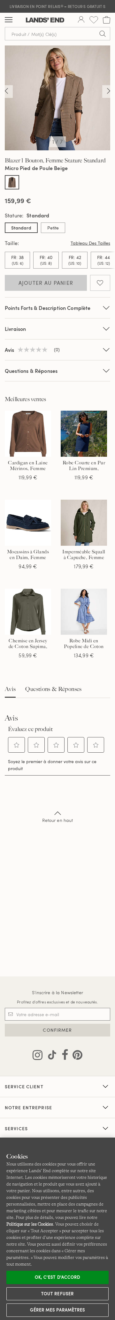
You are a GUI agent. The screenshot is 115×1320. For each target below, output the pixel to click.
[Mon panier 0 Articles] (106, 20)
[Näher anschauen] (6, 91)
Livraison (15, 328)
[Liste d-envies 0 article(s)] (93, 20)
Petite (53, 228)
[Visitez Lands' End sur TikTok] (50, 1056)
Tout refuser (57, 1293)
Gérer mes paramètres (57, 1310)
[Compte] (81, 20)
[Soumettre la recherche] (102, 33)
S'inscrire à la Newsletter (57, 992)
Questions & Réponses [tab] (53, 689)
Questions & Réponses (31, 370)
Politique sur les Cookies (29, 1224)
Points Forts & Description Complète (48, 307)
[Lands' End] (45, 20)
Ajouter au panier (46, 282)
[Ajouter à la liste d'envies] (100, 283)
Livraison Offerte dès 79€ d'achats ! (57, 6)
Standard (21, 228)
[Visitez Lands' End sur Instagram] (37, 1056)
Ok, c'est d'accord (57, 1277)
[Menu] (8, 20)
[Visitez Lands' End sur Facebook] (63, 1056)
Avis (10, 689)
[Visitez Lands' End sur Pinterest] (75, 1056)
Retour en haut (57, 820)
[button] (17, 745)
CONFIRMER (57, 1030)
